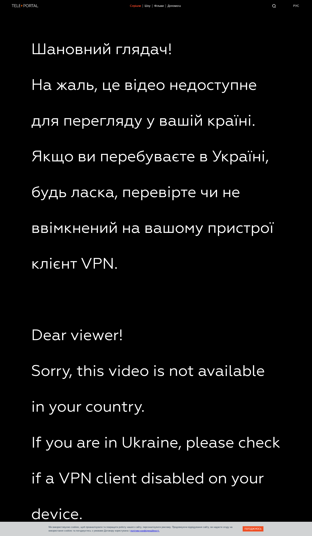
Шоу (147, 5)
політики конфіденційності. (145, 530)
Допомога (174, 5)
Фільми (159, 5)
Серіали (135, 5)
